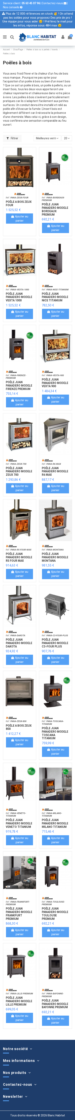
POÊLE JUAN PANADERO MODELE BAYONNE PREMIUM (55, 1004)
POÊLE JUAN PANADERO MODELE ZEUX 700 (19, 472)
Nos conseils (11, 7)
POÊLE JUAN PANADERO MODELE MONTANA (55, 557)
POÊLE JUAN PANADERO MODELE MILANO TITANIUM (55, 823)
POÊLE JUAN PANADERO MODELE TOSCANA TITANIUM (55, 733)
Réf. (17, 197)
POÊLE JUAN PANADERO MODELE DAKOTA (19, 643)
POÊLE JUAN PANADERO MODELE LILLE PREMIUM (19, 1001)
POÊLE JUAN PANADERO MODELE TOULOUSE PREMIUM (55, 913)
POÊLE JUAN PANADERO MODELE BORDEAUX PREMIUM (55, 209)
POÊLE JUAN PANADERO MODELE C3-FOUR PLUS (55, 643)
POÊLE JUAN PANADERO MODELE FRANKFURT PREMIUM (19, 913)
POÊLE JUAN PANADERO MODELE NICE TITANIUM (55, 297)
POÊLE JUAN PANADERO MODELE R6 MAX (55, 472)
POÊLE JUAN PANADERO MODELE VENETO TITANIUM (19, 823)
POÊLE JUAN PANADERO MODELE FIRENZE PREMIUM (19, 386)
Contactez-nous (53, 3)
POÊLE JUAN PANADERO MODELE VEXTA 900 (55, 383)
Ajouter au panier (21, 218)
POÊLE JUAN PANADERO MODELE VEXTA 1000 (19, 297)
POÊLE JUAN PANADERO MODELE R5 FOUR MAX (19, 557)
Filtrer (14, 138)
